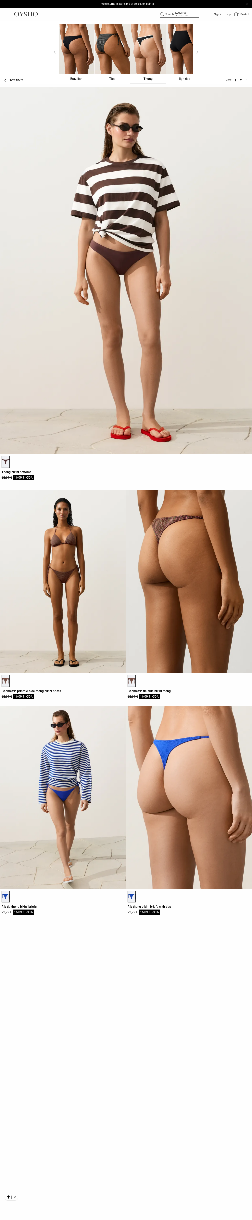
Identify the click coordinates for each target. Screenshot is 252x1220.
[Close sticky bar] (247, 4)
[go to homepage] (26, 14)
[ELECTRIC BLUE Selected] (6, 896)
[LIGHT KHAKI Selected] (6, 681)
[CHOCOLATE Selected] (6, 462)
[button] (241, 14)
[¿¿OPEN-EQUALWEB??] (11, 1197)
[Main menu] (8, 14)
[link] (217, 14)
